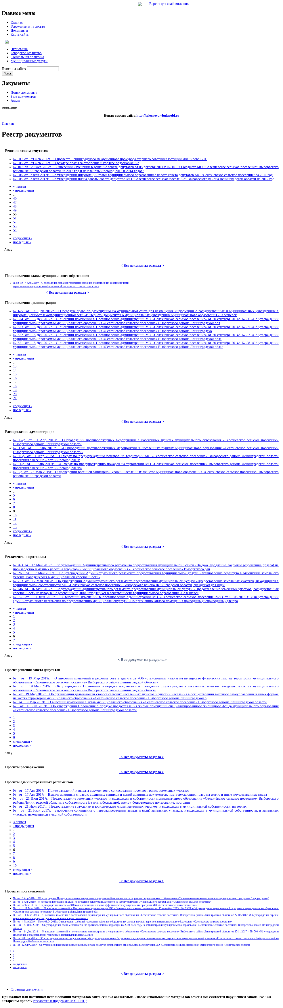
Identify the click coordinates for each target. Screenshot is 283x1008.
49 (15, 210)
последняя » (22, 242)
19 (15, 390)
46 (15, 198)
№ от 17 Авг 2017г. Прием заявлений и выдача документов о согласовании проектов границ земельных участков (101, 790)
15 (15, 374)
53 (15, 226)
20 (15, 394)
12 (15, 523)
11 (14, 519)
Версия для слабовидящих (169, 4)
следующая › (22, 238)
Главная (8, 123)
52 (15, 222)
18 (15, 386)
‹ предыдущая (23, 190)
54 (15, 230)
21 (15, 398)
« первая (19, 186)
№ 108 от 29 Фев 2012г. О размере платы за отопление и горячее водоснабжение (76, 163)
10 (15, 515)
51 (15, 218)
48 (15, 206)
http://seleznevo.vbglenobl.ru (157, 115)
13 (15, 366)
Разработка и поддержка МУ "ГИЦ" (60, 1001)
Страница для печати (27, 989)
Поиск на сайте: (14, 68)
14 (15, 370)
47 (15, 202)
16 (15, 378)
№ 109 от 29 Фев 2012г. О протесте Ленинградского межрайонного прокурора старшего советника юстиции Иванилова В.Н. (110, 159)
